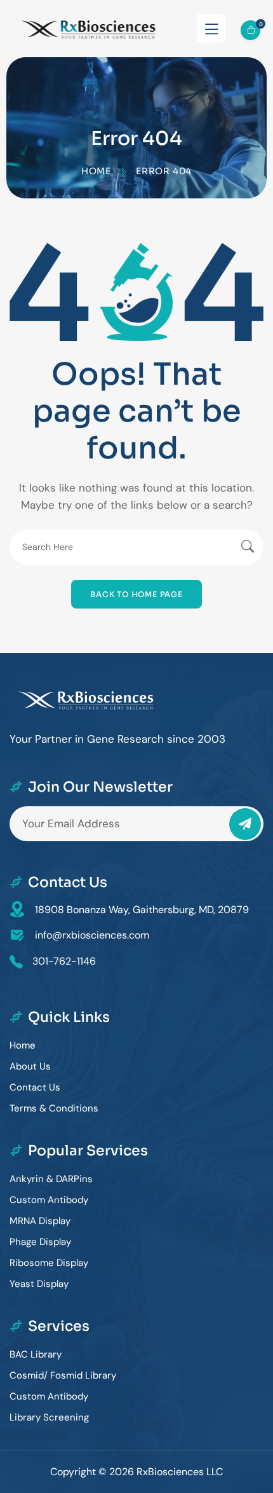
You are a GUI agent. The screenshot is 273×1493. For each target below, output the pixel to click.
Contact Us (35, 1087)
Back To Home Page (136, 594)
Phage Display (40, 1241)
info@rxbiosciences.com (92, 935)
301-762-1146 (64, 961)
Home (96, 171)
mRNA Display (40, 1220)
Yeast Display (39, 1283)
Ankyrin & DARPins (51, 1179)
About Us (30, 1066)
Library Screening (49, 1417)
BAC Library (36, 1354)
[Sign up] (245, 824)
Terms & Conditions (54, 1108)
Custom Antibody (49, 1200)
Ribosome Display (49, 1262)
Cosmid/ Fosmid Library (63, 1375)
